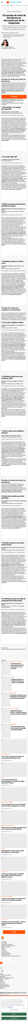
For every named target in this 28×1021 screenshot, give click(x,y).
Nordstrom (23, 649)
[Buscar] (2, 971)
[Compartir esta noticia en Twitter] (10, 49)
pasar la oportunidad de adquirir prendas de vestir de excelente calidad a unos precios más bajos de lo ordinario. (13, 66)
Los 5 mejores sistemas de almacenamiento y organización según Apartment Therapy (13, 781)
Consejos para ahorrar (7, 5)
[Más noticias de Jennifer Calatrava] (4, 40)
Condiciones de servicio (7, 101)
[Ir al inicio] (14, 937)
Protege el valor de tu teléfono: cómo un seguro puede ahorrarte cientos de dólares (13, 923)
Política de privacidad (10, 100)
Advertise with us (5, 954)
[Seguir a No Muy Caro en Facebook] (2, 989)
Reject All (14, 1014)
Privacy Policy (5, 952)
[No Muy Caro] (14, 2)
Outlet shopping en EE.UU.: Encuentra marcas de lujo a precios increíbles (18, 712)
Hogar (3, 777)
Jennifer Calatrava (8, 47)
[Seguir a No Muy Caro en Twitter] (5, 989)
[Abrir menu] (2, 2)
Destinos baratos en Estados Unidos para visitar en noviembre (18, 681)
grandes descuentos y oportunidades (10, 649)
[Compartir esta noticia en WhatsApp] (3, 49)
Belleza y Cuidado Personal (7, 825)
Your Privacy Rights (14, 1009)
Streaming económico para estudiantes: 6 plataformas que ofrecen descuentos (18, 696)
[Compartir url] (3, 57)
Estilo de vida (13, 693)
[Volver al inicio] (7, 962)
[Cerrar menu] (1, 965)
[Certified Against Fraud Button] (6, 957)
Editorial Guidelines (6, 953)
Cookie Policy (10, 1007)
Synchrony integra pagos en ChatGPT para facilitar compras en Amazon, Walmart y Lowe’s (12, 875)
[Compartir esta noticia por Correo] (13, 49)
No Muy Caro (9, 11)
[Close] (26, 997)
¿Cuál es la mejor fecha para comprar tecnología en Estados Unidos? (18, 728)
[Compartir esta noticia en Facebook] (6, 49)
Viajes (13, 677)
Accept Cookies (14, 1018)
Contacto (3, 950)
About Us (3, 949)
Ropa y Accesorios (17, 11)
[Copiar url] (4, 53)
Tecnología (19, 5)
